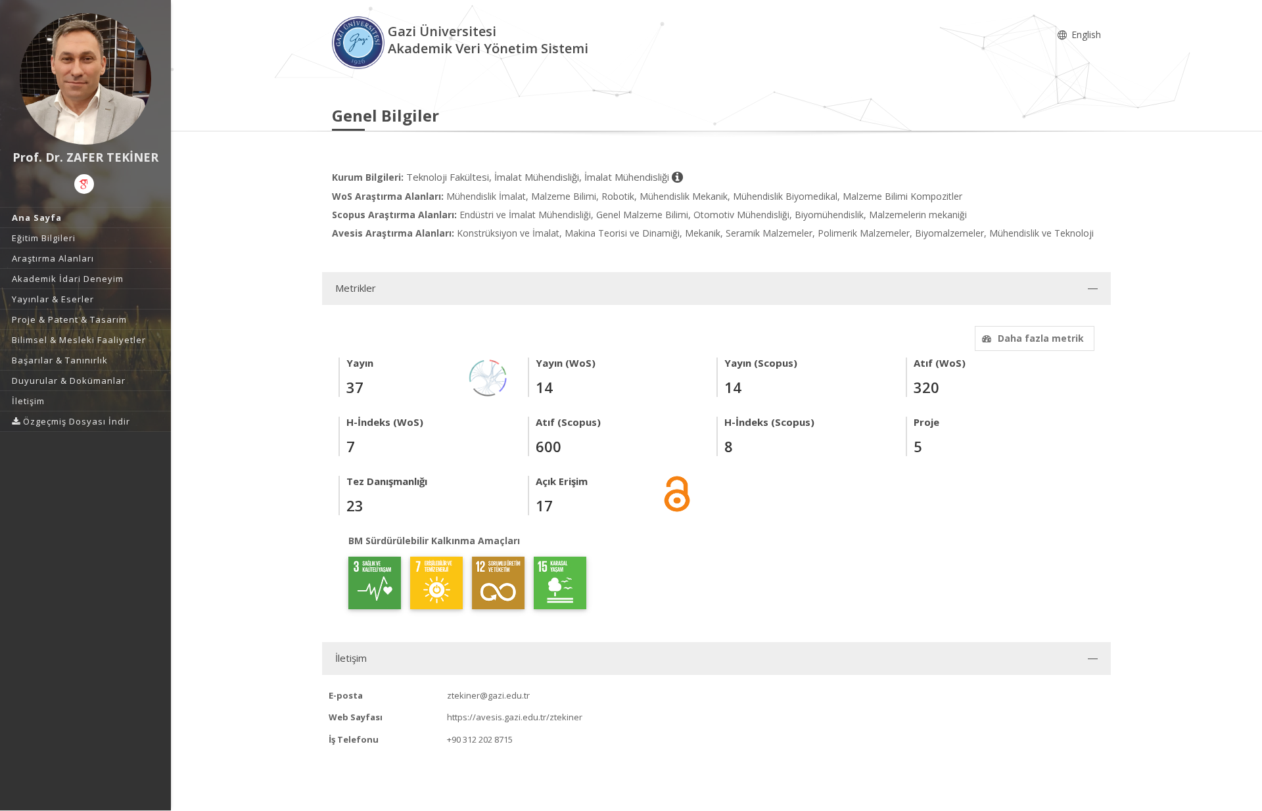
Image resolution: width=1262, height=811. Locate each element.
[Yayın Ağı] (488, 377)
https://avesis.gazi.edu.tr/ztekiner (514, 717)
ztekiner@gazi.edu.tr (488, 695)
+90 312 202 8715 (480, 739)
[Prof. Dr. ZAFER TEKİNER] (85, 79)
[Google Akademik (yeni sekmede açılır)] (84, 184)
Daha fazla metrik (1041, 338)
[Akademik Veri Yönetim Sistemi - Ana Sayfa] (360, 41)
